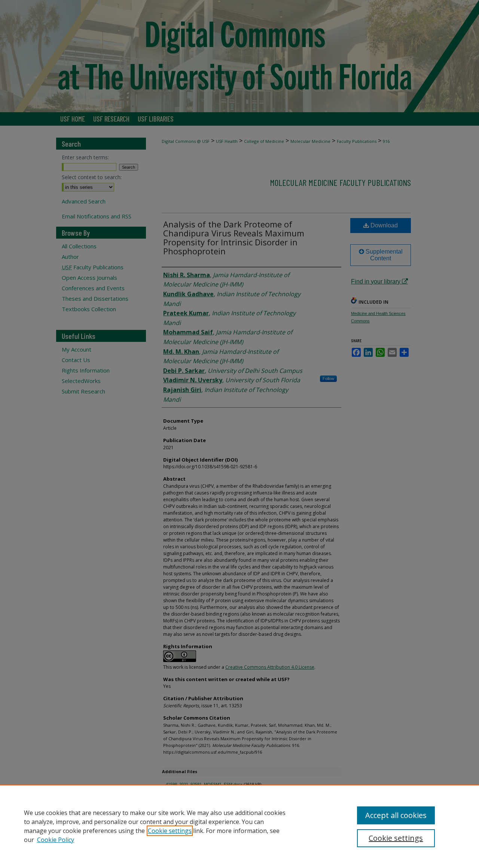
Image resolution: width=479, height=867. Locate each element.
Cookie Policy (55, 840)
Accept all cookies (396, 815)
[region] (239, 826)
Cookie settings (170, 831)
